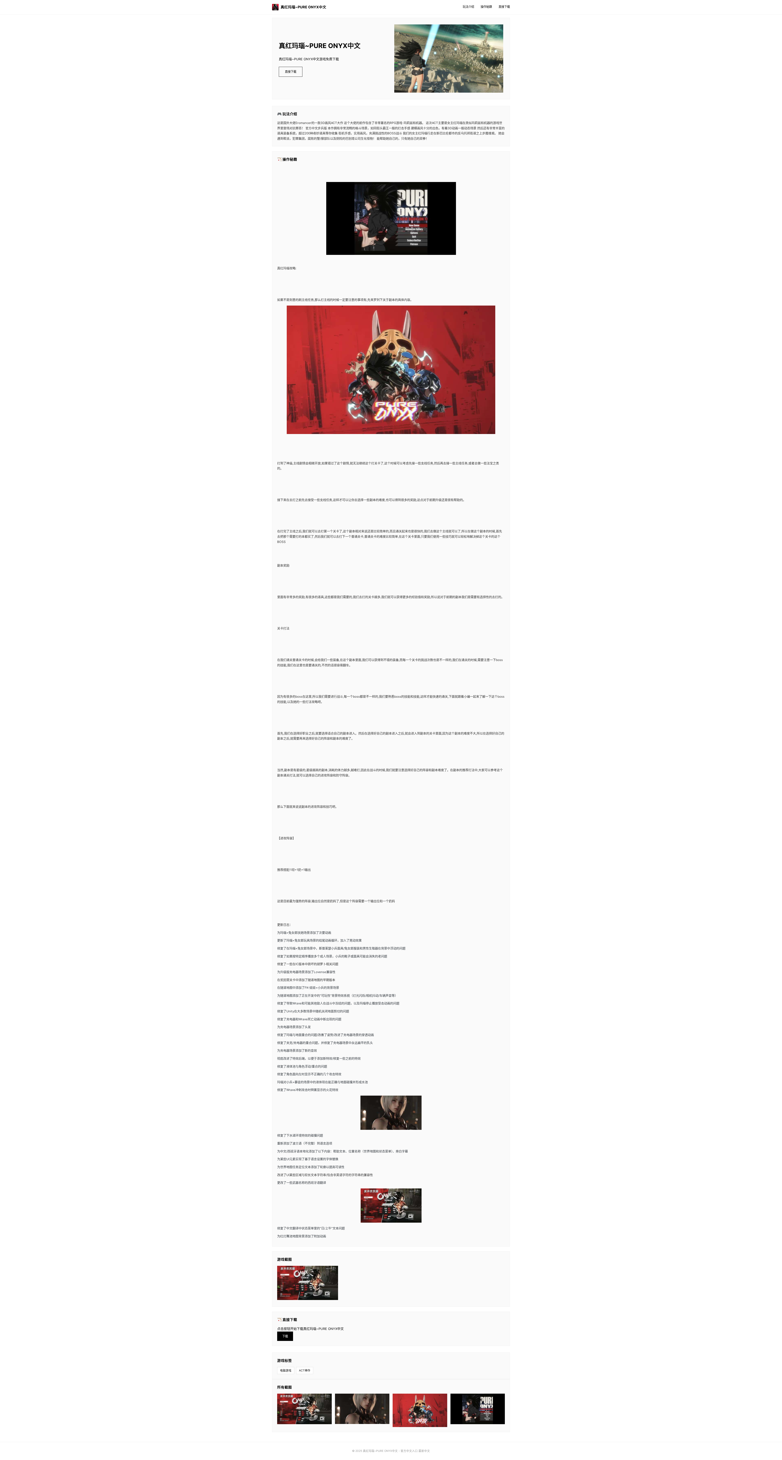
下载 (285, 1336)
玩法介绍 (468, 6)
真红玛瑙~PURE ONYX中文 (303, 7)
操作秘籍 (486, 6)
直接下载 (504, 6)
